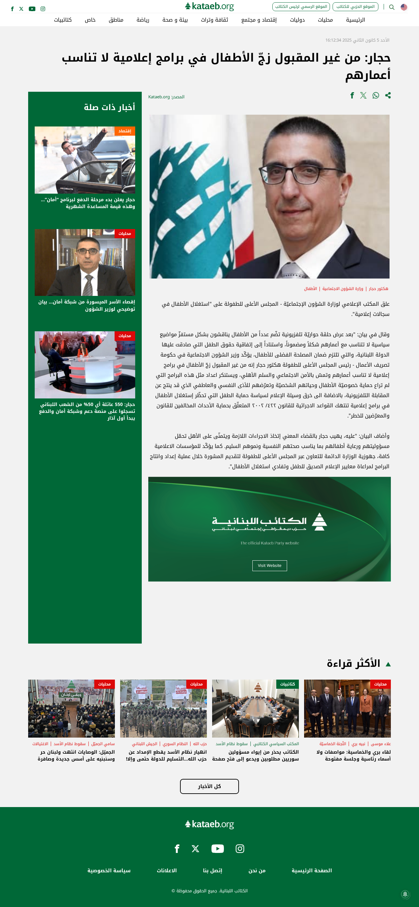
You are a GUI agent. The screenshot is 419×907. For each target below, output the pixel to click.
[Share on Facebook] (352, 97)
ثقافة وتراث (214, 20)
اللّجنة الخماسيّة (332, 743)
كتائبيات (63, 20)
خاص (90, 20)
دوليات (297, 20)
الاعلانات (167, 871)
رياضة (143, 20)
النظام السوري (175, 743)
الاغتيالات (40, 743)
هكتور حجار (378, 288)
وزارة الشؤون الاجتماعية (342, 288)
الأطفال (310, 288)
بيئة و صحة (175, 20)
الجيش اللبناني (144, 743)
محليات (325, 20)
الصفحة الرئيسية (312, 871)
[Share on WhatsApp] (376, 97)
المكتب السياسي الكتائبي (276, 743)
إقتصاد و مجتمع (259, 20)
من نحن (256, 871)
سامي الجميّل (103, 743)
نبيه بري (358, 743)
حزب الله (200, 743)
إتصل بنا (212, 871)
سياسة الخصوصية (109, 871)
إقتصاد (124, 131)
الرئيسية (355, 20)
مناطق (116, 20)
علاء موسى (381, 743)
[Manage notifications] (405, 894)
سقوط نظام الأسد (232, 743)
